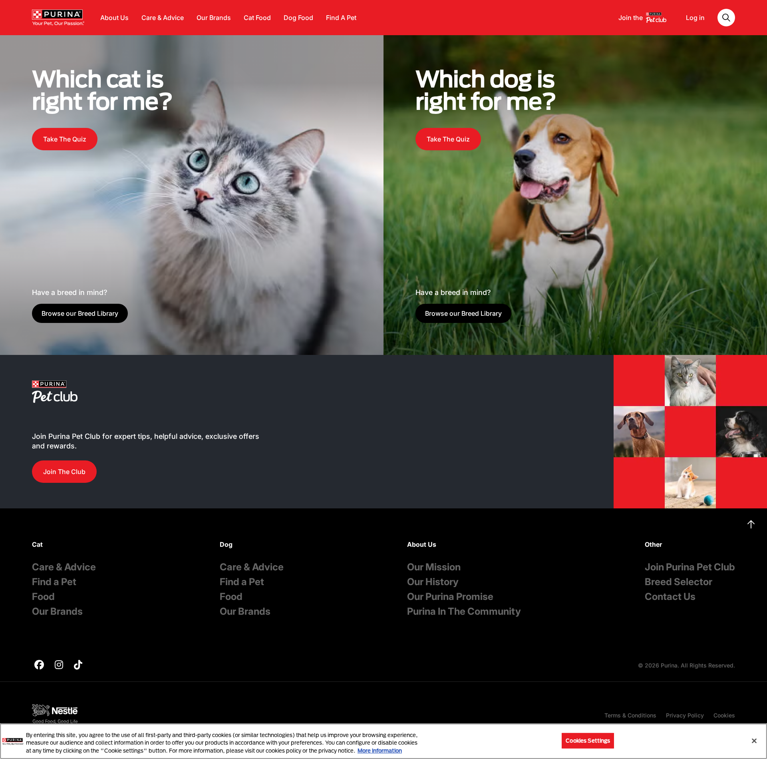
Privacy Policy (685, 715)
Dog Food (298, 18)
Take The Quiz (64, 139)
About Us (114, 18)
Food (43, 596)
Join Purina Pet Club (690, 567)
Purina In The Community (464, 611)
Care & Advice (162, 18)
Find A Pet (341, 18)
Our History (433, 582)
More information (380, 750)
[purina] (39, 665)
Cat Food (257, 18)
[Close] (754, 740)
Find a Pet (54, 582)
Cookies (724, 715)
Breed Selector (678, 582)
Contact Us (670, 596)
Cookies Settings (588, 740)
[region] (383, 741)
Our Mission (434, 567)
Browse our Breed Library (80, 313)
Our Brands (214, 18)
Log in (695, 18)
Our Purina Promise (450, 596)
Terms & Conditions (630, 715)
